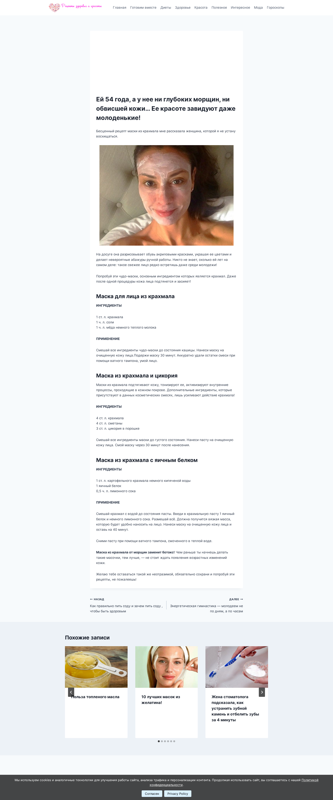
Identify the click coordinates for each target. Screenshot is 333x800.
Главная (119, 7)
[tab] (159, 741)
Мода (258, 7)
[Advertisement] (166, 66)
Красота (201, 7)
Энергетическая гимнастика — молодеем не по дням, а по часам (206, 605)
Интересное (240, 7)
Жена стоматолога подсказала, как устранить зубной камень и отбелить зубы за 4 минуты (235, 708)
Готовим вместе (143, 7)
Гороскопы (275, 7)
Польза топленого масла (95, 697)
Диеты (166, 7)
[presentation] (96, 667)
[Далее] (262, 692)
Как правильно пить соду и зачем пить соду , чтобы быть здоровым (126, 605)
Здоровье (183, 7)
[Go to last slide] (71, 692)
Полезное (219, 7)
